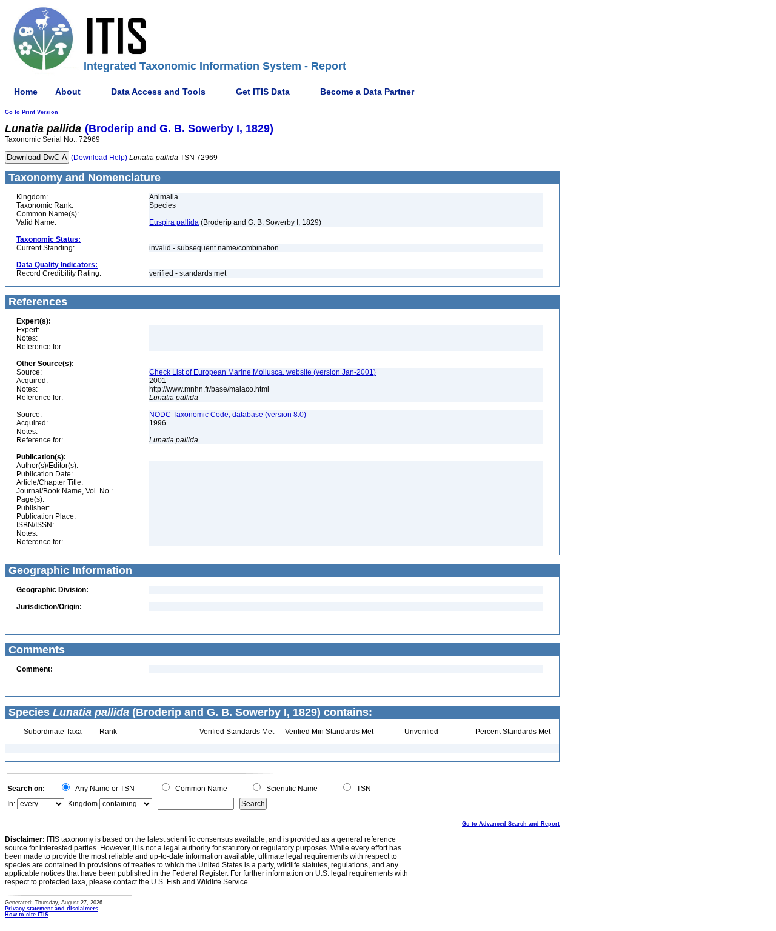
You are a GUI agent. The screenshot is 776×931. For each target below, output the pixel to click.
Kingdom (83, 803)
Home (26, 91)
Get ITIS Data (263, 91)
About (68, 91)
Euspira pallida (174, 222)
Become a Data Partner (367, 91)
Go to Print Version (31, 112)
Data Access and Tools (158, 91)
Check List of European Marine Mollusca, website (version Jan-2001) (262, 372)
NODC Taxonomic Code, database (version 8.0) (227, 414)
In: (11, 803)
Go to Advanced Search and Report (511, 824)
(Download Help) (99, 157)
